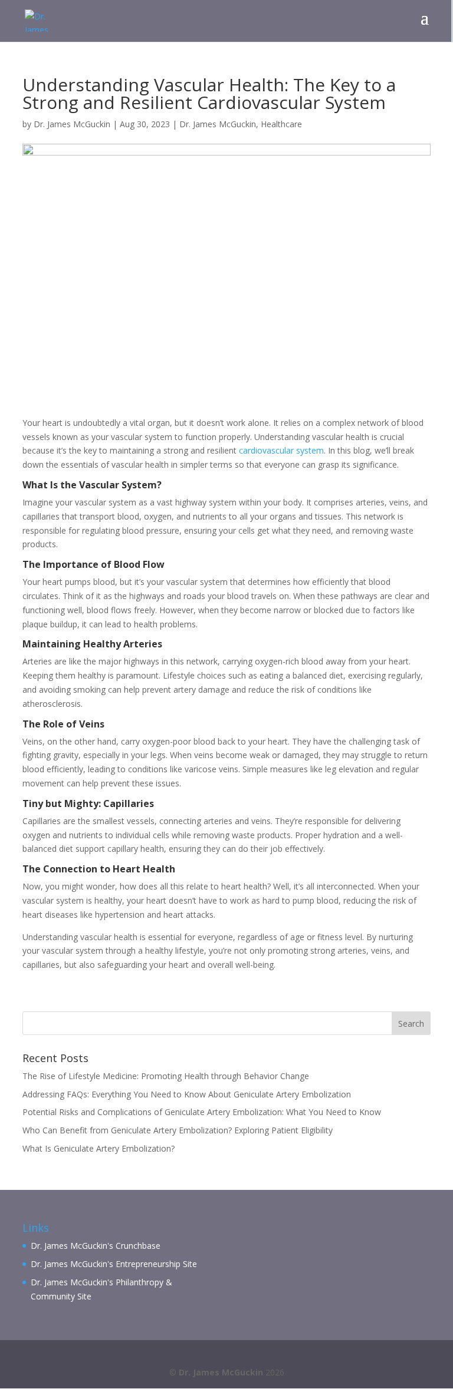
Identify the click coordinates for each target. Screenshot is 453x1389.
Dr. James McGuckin (72, 124)
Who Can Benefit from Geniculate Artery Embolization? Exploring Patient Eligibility (177, 1130)
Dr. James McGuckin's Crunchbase (95, 1245)
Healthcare (281, 124)
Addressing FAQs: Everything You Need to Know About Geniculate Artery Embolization (186, 1094)
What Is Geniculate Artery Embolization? (98, 1148)
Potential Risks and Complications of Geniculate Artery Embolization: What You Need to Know (201, 1111)
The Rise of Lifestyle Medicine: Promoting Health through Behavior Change (165, 1076)
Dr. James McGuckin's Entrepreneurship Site (114, 1263)
